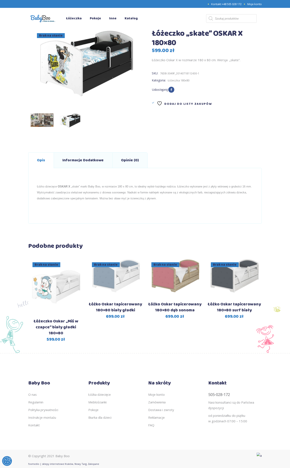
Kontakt (34, 425)
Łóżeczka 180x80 (178, 80)
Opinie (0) (130, 160)
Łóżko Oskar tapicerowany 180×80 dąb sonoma (174, 307)
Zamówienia (157, 402)
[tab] (41, 160)
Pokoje (93, 410)
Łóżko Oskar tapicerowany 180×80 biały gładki (115, 307)
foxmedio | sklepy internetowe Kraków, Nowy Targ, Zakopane (63, 463)
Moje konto (254, 4)
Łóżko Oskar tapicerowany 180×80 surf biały (234, 307)
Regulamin (35, 402)
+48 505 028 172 (232, 4)
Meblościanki (97, 402)
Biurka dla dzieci (99, 417)
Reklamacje (156, 417)
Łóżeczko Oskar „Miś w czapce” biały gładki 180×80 (56, 327)
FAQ (151, 425)
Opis (41, 160)
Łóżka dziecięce (99, 394)
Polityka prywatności (43, 410)
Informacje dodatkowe (83, 160)
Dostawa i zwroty (161, 410)
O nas (32, 394)
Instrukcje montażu (42, 417)
